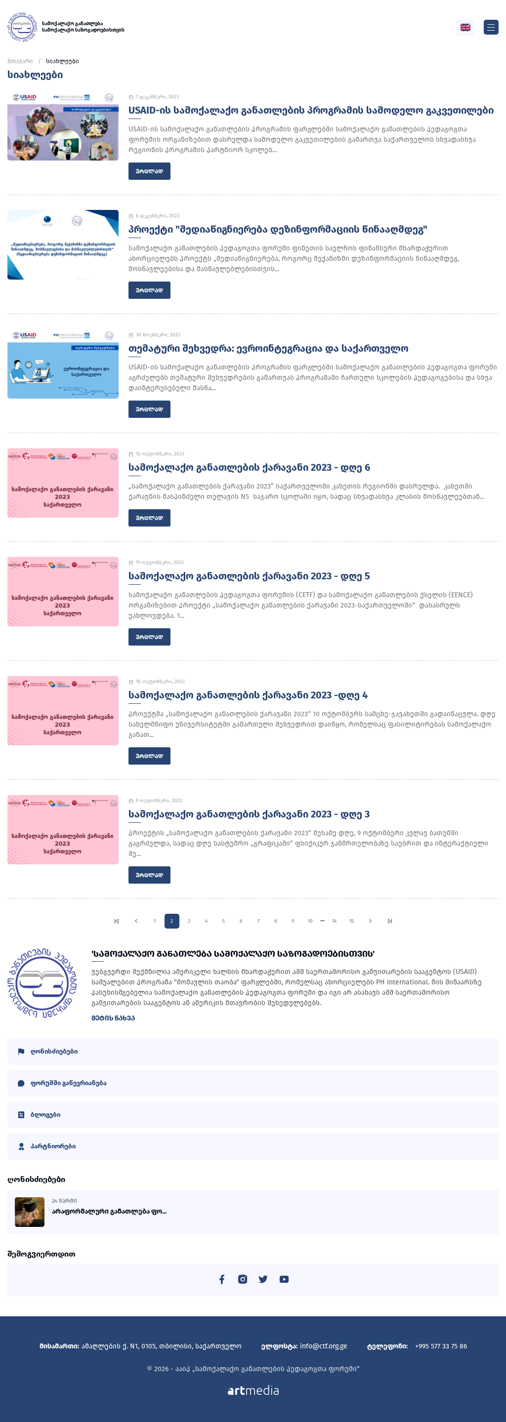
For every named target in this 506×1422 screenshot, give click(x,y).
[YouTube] (284, 1281)
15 (351, 921)
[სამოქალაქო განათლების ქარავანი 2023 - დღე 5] (63, 591)
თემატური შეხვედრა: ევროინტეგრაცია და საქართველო (268, 348)
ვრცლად (149, 171)
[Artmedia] (253, 1389)
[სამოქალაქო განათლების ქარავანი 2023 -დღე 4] (63, 710)
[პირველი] (116, 921)
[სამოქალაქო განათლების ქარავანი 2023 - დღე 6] (63, 483)
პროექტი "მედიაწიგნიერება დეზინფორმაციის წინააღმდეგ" (277, 229)
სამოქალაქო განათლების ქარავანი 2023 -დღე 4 (248, 695)
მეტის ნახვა (113, 1018)
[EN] (465, 27)
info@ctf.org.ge (323, 1346)
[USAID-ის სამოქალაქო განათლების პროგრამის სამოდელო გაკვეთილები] (63, 126)
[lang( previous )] (136, 921)
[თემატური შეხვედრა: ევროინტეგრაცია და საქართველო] (63, 364)
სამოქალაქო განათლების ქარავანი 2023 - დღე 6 (249, 467)
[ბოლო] (390, 921)
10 (310, 921)
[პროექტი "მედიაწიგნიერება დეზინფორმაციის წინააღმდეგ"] (63, 245)
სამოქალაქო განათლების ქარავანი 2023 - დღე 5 (249, 576)
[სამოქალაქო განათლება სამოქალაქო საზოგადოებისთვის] (22, 27)
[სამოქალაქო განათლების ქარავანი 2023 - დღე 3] (63, 829)
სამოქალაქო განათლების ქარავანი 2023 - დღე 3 (249, 814)
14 (334, 921)
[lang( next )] (370, 921)
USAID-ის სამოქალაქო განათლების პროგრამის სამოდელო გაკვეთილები (311, 110)
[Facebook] (221, 1281)
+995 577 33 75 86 (441, 1346)
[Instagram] (242, 1281)
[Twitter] (263, 1281)
